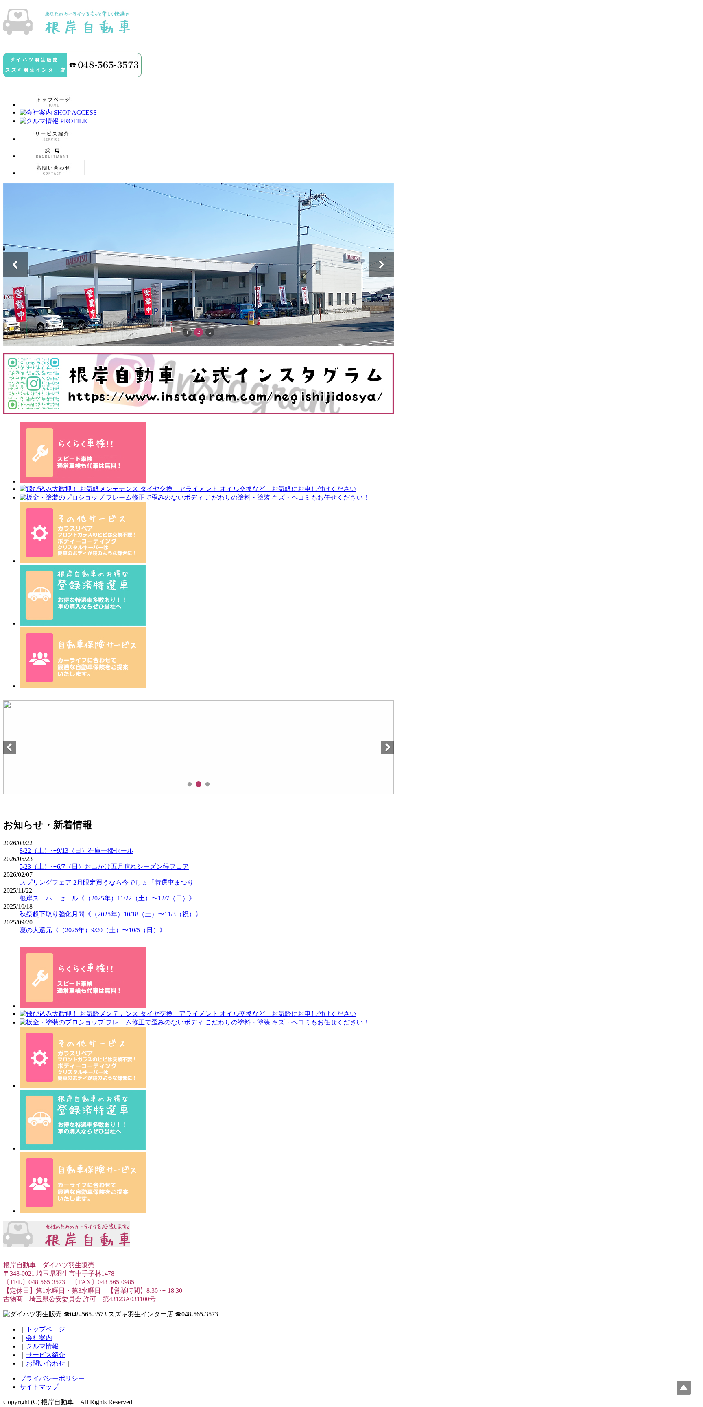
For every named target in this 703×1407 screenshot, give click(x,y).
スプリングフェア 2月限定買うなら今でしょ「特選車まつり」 (110, 882)
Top (684, 1388)
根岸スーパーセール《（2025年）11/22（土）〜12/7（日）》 (107, 898)
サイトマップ (39, 1386)
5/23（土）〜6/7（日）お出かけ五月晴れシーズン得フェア (104, 866)
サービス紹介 (45, 1354)
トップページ (45, 1329)
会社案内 (39, 1337)
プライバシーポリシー (52, 1378)
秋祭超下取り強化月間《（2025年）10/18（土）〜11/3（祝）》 (111, 914)
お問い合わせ (45, 1363)
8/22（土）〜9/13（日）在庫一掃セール (76, 850)
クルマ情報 (42, 1346)
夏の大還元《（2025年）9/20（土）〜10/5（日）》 (93, 929)
